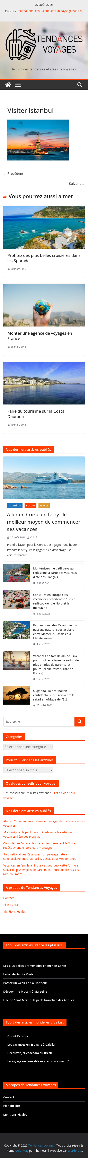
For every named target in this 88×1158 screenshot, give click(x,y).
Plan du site (11, 905)
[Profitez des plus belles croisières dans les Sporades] (44, 208)
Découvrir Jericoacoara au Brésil (29, 1053)
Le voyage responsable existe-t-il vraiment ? (38, 1061)
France (44, 505)
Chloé (33, 537)
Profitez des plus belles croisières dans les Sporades (44, 258)
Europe (30, 505)
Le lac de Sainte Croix (18, 974)
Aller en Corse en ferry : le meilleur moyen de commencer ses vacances (43, 521)
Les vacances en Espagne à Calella (31, 1044)
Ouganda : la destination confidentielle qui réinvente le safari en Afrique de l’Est (53, 695)
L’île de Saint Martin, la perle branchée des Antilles (38, 1000)
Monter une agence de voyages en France (39, 335)
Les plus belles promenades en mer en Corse (34, 966)
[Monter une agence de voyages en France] (44, 286)
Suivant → (77, 183)
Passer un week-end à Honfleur (25, 983)
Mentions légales (14, 911)
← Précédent (13, 173)
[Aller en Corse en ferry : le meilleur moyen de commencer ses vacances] (44, 477)
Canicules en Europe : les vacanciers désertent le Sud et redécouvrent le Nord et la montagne (54, 601)
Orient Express (17, 1036)
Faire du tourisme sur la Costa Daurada (35, 413)
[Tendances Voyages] (8, 85)
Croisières (15, 505)
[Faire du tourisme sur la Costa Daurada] (44, 364)
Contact (8, 898)
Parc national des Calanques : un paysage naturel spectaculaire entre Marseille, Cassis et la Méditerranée (56, 631)
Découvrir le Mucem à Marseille (25, 991)
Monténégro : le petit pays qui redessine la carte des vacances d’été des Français (55, 572)
